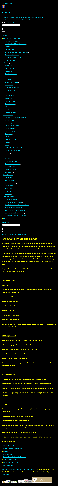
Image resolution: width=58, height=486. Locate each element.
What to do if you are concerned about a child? (16, 20)
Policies (5, 451)
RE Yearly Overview (9, 446)
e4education (5, 474)
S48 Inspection (7, 454)
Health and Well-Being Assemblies (13, 448)
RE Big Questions (8, 465)
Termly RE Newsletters (10, 459)
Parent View (10, 22)
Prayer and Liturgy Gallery (11, 462)
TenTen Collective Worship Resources (14, 457)
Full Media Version (28, 469)
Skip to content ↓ (7, 3)
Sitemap (4, 469)
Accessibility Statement (15, 469)
